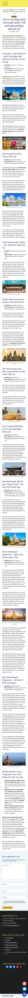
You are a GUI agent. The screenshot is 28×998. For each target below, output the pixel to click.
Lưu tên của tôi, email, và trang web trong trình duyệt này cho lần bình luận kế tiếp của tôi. (15, 903)
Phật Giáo (11, 9)
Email (5, 891)
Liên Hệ (8, 940)
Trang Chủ (5, 9)
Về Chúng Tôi (9, 938)
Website (5, 897)
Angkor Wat (13, 313)
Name (5, 884)
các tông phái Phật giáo (15, 116)
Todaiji (4, 444)
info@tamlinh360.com (13, 925)
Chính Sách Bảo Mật (11, 942)
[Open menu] (24, 3)
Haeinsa (4, 262)
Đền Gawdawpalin (7, 693)
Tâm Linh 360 (18, 847)
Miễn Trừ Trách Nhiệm (12, 947)
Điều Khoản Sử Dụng (11, 945)
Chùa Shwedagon (7, 570)
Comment (6, 865)
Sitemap (8, 950)
